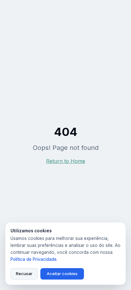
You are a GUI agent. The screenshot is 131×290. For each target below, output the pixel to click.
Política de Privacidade (33, 259)
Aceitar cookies (62, 273)
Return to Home (65, 161)
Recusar (24, 273)
